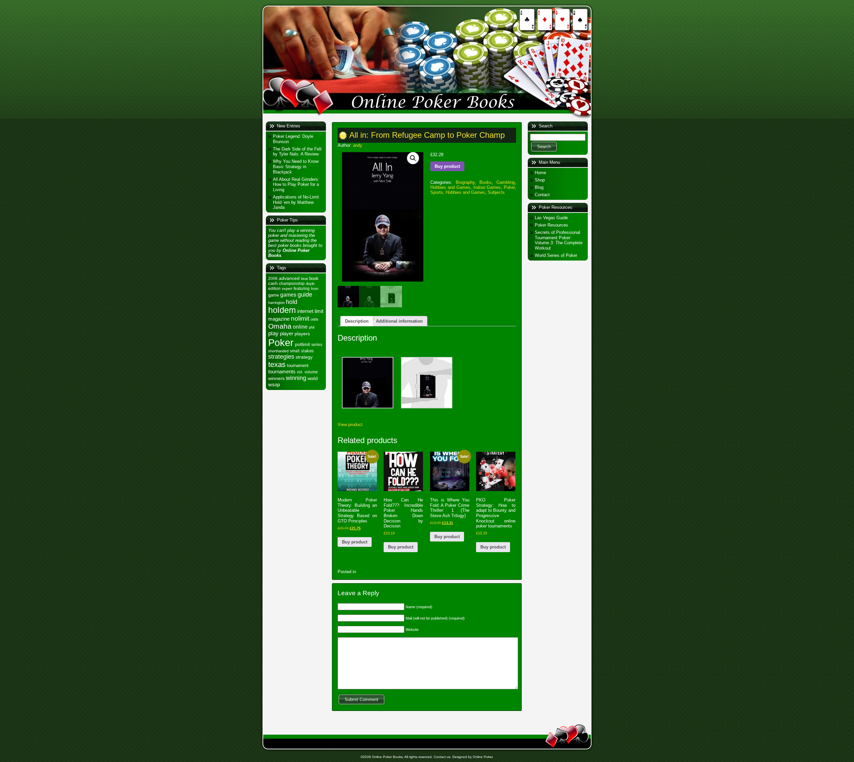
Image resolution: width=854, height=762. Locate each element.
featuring (302, 288)
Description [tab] (357, 321)
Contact (542, 194)
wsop (274, 384)
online (300, 327)
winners (276, 378)
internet (305, 311)
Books (485, 182)
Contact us (442, 757)
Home (540, 172)
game (273, 295)
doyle (310, 284)
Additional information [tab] (399, 321)
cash (273, 283)
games (288, 295)
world (313, 378)
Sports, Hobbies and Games (457, 192)
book (314, 278)
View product (350, 424)
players (302, 333)
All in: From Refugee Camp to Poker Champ (427, 134)
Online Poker (482, 757)
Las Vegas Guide (551, 217)
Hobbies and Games (450, 187)
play (273, 333)
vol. (300, 372)
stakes (307, 350)
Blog (539, 187)
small (295, 351)
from (314, 289)
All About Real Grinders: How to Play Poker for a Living (296, 184)
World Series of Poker (556, 255)
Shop (540, 179)
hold (291, 301)
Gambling (505, 182)
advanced (289, 278)
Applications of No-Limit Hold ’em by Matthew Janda (296, 202)
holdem (282, 310)
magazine (279, 319)
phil (311, 327)
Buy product (447, 166)
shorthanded (278, 351)
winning (296, 377)
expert (287, 289)
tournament (298, 365)
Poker (281, 342)
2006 (273, 278)
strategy (304, 357)
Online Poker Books (387, 757)
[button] (413, 158)
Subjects (496, 192)
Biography (465, 182)
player (286, 333)
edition (274, 288)
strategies (281, 356)
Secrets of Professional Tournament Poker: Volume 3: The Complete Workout (558, 240)
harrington (276, 303)
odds (315, 319)
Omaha (280, 326)
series (316, 344)
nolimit (300, 318)
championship (292, 283)
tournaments (282, 371)
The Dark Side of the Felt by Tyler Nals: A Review (297, 151)
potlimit (302, 344)
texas (277, 364)
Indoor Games (487, 187)
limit (319, 311)
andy (357, 145)
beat (304, 279)
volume (311, 372)
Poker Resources (551, 225)
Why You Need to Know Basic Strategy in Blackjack (296, 166)
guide (305, 294)
